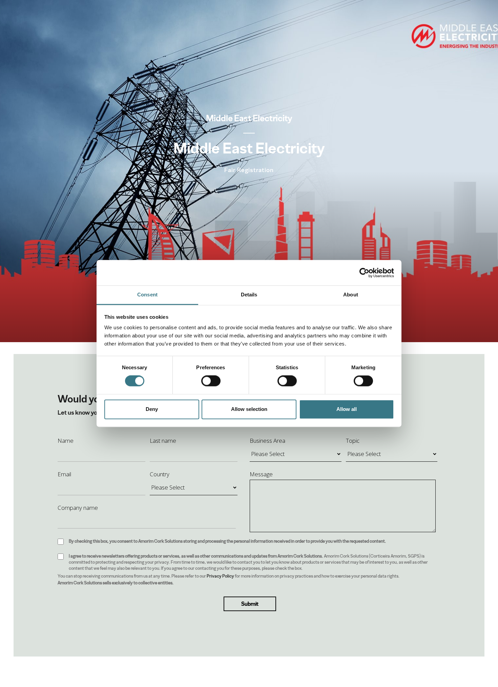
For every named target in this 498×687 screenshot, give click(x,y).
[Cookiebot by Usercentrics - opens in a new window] (364, 273)
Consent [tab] (147, 294)
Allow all (346, 409)
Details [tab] (249, 294)
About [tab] (350, 294)
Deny (152, 409)
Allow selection (249, 409)
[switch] (211, 381)
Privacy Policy (220, 576)
